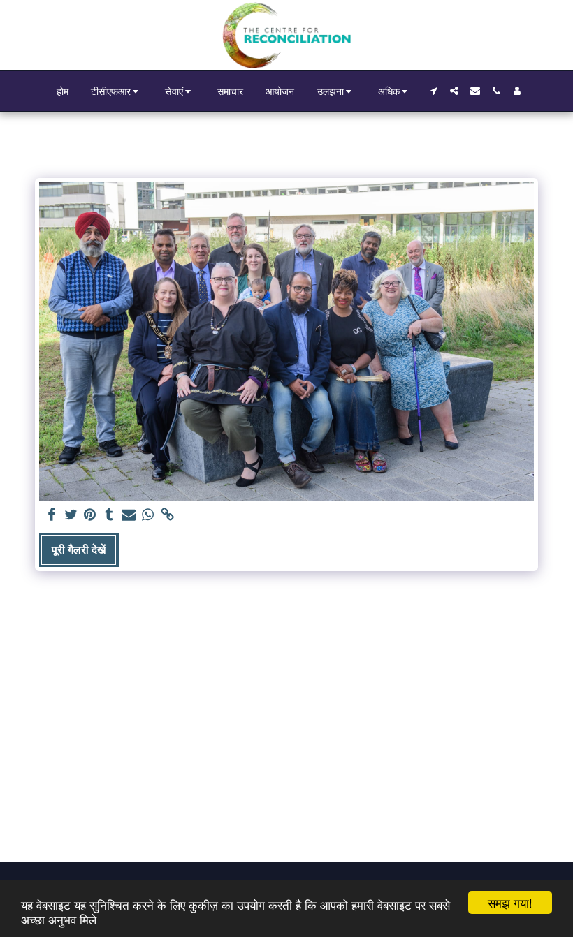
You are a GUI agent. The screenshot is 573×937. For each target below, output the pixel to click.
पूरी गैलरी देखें (79, 549)
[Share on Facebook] (52, 515)
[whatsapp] (148, 515)
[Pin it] (90, 515)
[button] (117, 91)
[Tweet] (71, 515)
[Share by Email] (129, 515)
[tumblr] (110, 515)
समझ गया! (510, 902)
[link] (167, 515)
